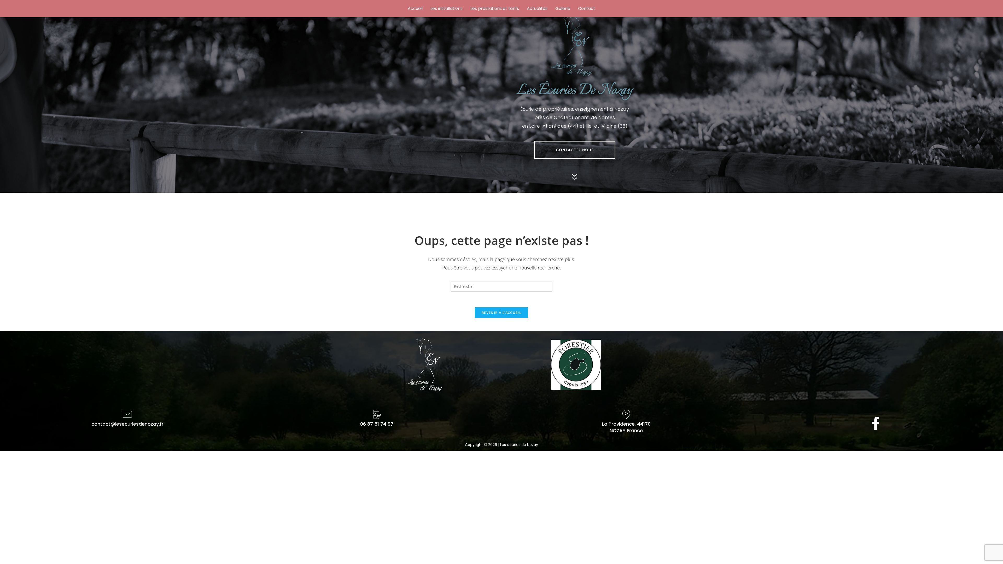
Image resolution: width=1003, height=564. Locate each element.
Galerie (562, 8)
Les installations (446, 8)
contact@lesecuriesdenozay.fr (127, 424)
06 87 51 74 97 (376, 424)
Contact (586, 8)
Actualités (537, 8)
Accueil (415, 8)
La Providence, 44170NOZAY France (626, 427)
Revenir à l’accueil (501, 312)
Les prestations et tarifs (494, 8)
